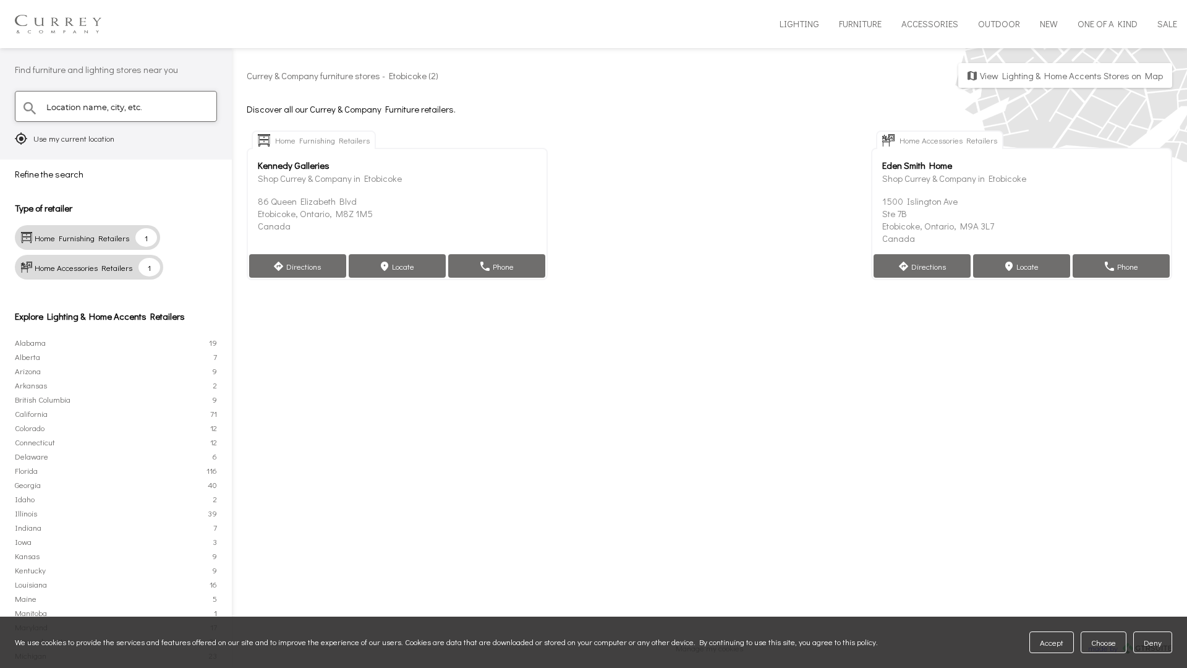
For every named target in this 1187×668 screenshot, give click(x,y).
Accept (1051, 642)
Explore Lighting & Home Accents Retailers (100, 316)
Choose (1103, 642)
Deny (1153, 642)
